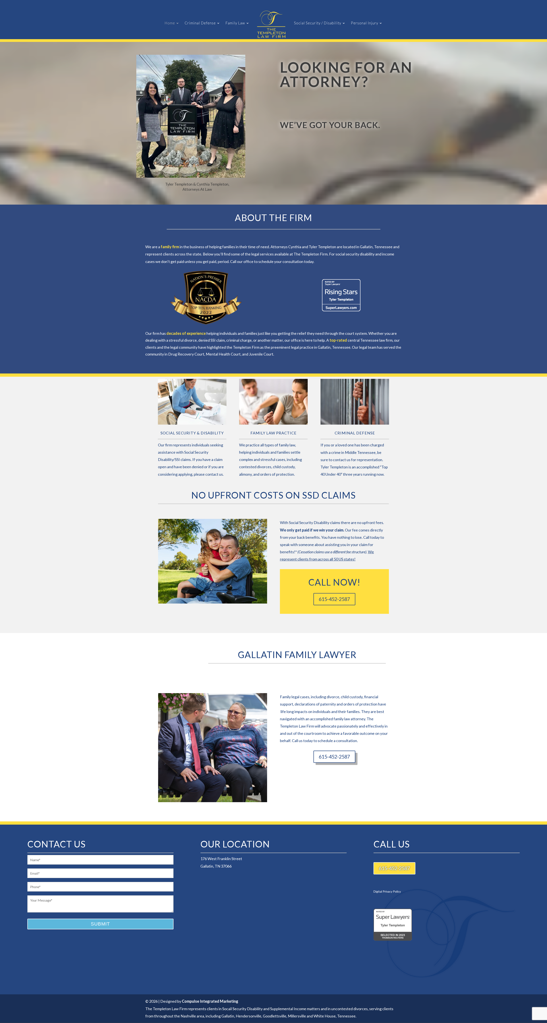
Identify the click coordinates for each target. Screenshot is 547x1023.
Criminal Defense (200, 23)
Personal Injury (364, 23)
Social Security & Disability (192, 433)
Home (170, 23)
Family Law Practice (273, 433)
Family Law (235, 23)
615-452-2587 (334, 599)
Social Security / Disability (317, 23)
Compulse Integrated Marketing (210, 1001)
